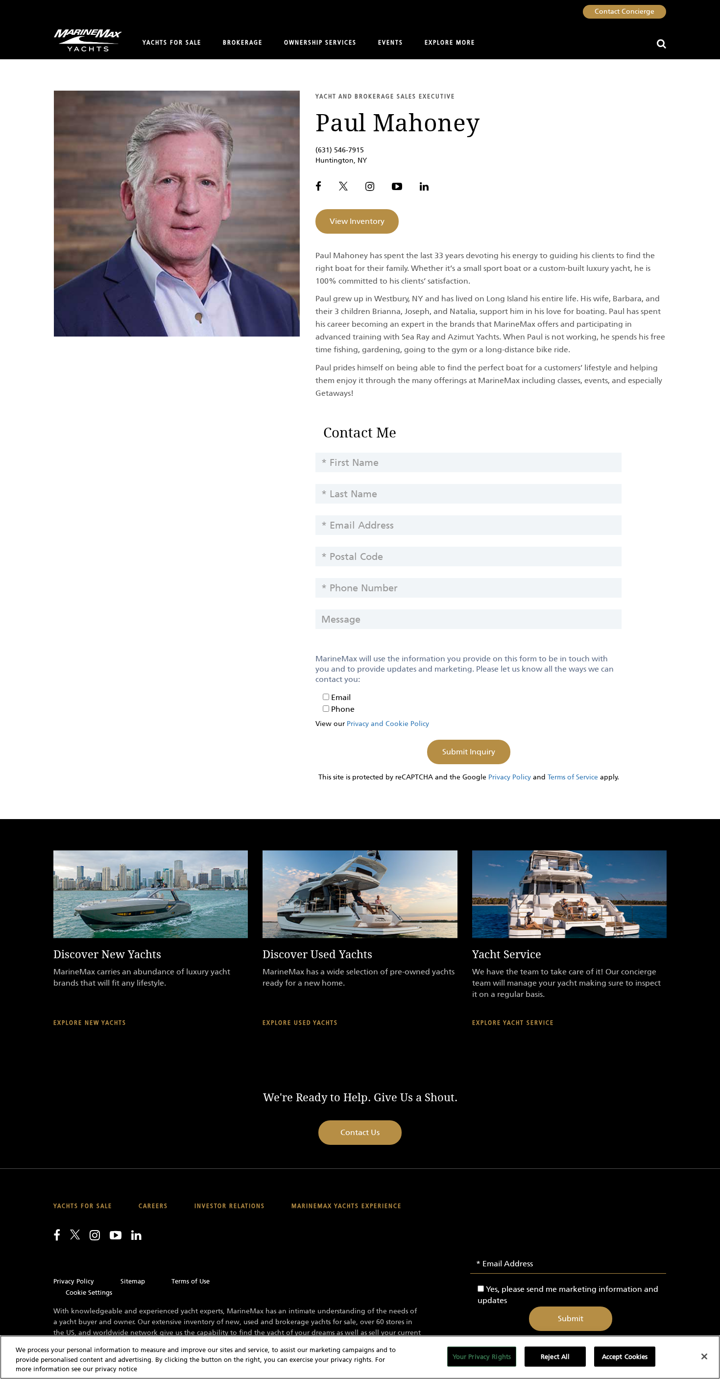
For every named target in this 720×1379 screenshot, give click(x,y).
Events (390, 43)
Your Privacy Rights (482, 1356)
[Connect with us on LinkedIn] (424, 186)
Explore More (450, 43)
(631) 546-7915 (339, 150)
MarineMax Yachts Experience (346, 1206)
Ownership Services (320, 43)
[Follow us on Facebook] (318, 186)
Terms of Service (573, 777)
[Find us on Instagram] (369, 186)
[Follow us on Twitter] (343, 186)
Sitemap (132, 1281)
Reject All (555, 1356)
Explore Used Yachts (300, 1023)
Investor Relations (229, 1206)
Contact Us (360, 1132)
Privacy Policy (509, 777)
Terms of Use (190, 1281)
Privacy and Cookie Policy (388, 724)
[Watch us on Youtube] (397, 186)
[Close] (704, 1356)
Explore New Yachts (89, 1023)
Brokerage (243, 43)
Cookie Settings (89, 1292)
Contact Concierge (624, 11)
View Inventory (357, 221)
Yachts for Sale (172, 43)
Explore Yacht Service (513, 1023)
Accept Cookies (625, 1356)
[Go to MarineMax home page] (84, 40)
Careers (153, 1206)
